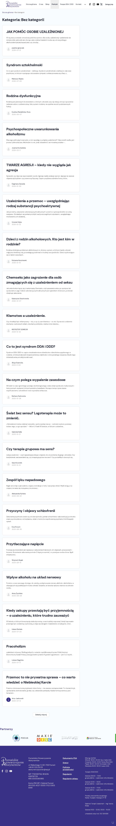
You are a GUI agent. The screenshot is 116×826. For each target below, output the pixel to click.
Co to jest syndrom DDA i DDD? (30, 346)
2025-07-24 (17, 632)
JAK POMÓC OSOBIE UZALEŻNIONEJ (35, 32)
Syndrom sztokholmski (24, 65)
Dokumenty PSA (70, 758)
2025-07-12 (16, 701)
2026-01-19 (16, 263)
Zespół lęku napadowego (25, 480)
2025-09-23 (17, 496)
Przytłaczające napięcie (25, 544)
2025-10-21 (16, 434)
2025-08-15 (16, 562)
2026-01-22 (16, 224)
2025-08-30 (17, 529)
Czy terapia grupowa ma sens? (30, 449)
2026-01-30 (16, 186)
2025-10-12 (16, 465)
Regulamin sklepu (70, 779)
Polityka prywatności (68, 768)
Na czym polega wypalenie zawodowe (35, 380)
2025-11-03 (16, 365)
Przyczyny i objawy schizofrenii (30, 510)
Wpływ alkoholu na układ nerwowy (33, 577)
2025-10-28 (16, 398)
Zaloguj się (109, 4)
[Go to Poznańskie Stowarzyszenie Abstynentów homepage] (13, 4)
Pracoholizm (16, 646)
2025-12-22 (16, 332)
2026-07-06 (17, 81)
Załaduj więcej (41, 715)
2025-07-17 (16, 662)
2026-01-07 (16, 301)
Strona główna (7, 12)
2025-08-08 (17, 596)
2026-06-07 (17, 114)
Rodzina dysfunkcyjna (23, 96)
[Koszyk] (101, 4)
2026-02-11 (16, 150)
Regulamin (67, 774)
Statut (65, 763)
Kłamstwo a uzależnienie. (25, 315)
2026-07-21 (16, 50)
